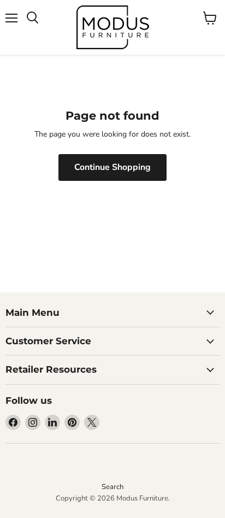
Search (112, 487)
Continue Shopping (112, 167)
